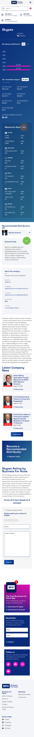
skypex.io (8, 282)
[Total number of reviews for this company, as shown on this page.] (12, 162)
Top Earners (22, 697)
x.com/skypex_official (12, 308)
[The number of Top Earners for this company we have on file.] (12, 177)
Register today (14, 456)
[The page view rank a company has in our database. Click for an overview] (24, 193)
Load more (17, 434)
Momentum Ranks (24, 694)
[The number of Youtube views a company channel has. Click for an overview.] (12, 137)
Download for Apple (15, 606)
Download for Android (16, 609)
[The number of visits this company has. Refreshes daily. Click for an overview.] (12, 193)
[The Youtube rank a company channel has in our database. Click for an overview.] (24, 137)
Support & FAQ (7, 702)
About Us (5, 699)
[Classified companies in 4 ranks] (12, 167)
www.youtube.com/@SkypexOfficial (16, 295)
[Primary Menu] (30, 2)
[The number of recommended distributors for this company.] (12, 183)
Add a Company (7, 696)
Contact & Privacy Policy (8, 708)
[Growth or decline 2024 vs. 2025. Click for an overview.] (12, 208)
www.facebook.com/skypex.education (17, 288)
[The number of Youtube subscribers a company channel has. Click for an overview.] (12, 142)
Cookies (4, 704)
